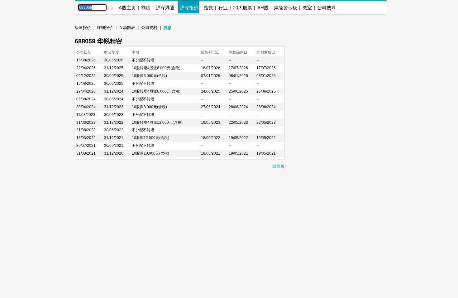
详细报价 (105, 27)
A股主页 (127, 7)
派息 (167, 27)
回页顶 (278, 166)
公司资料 (149, 27)
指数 (208, 7)
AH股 (263, 7)
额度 (145, 7)
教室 (307, 7)
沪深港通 (165, 7)
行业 (223, 7)
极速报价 (83, 27)
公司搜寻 (326, 7)
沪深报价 (189, 7)
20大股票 (242, 7)
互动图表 (127, 27)
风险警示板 (285, 7)
